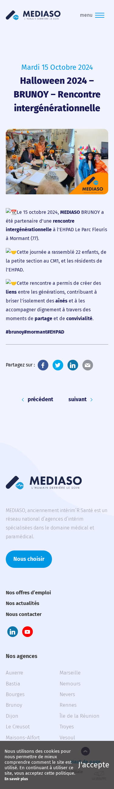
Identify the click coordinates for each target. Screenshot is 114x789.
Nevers (67, 694)
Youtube (27, 631)
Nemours (70, 684)
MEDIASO (70, 212)
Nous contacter (24, 614)
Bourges (15, 694)
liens (11, 292)
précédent (40, 399)
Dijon (12, 716)
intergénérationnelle (29, 229)
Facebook (43, 365)
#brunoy (15, 332)
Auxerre (14, 673)
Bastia (13, 684)
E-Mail (87, 365)
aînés (61, 301)
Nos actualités (22, 603)
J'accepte (93, 765)
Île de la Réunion (79, 716)
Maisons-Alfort (23, 737)
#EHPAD (55, 332)
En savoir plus (16, 779)
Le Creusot (18, 727)
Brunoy (14, 705)
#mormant (35, 332)
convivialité (79, 318)
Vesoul (67, 737)
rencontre (63, 221)
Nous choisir (28, 559)
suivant (77, 399)
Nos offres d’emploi (28, 592)
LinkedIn (72, 365)
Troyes (67, 727)
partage (43, 318)
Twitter (58, 365)
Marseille (70, 673)
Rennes (68, 705)
